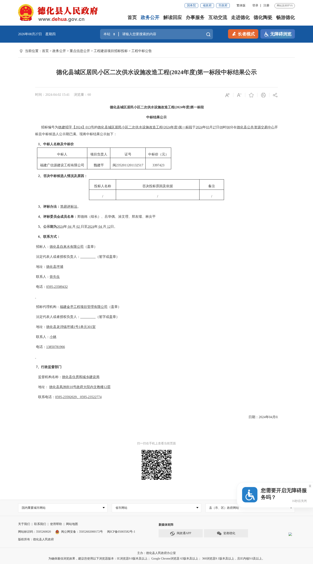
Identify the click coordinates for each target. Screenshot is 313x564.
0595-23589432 (57, 287)
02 (78, 226)
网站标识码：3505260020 (34, 531)
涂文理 (123, 216)
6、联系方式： (49, 236)
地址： (40, 266)
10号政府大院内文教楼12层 (90, 387)
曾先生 (55, 276)
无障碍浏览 (280, 34)
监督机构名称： (50, 377)
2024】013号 (84, 127)
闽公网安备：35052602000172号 (82, 531)
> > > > (97, 51)
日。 (114, 226)
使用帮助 (56, 524)
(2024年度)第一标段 (189, 107)
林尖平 (150, 216)
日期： (253, 417)
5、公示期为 (47, 226)
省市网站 (121, 507)
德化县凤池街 (59, 387)
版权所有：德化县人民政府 (36, 539)
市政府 (222, 5)
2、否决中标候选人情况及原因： (63, 176)
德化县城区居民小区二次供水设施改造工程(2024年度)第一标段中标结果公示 (156, 72)
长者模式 (246, 34)
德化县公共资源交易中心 (255, 127)
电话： (40, 287)
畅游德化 (285, 17)
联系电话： (46, 397)
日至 (84, 226)
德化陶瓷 (263, 17)
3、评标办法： (49, 206)
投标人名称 (102, 186)
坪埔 (59, 266)
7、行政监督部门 (49, 367)
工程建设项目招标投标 (111, 51)
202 (198, 127)
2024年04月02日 (271, 417)
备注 (211, 186)
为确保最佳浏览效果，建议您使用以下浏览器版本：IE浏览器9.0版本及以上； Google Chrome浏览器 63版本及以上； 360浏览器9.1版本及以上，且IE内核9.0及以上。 (156, 558)
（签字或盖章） (107, 256)
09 (221, 127)
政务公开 (150, 17)
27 (214, 127)
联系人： (42, 276)
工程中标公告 (141, 51)
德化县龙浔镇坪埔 (59, 327)
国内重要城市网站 (34, 507)
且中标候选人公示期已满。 (59, 134)
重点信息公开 (80, 51)
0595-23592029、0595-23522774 (78, 397)
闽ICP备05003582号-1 (121, 531)
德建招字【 (66, 127)
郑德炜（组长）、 (91, 216)
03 (207, 127)
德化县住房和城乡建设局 (80, 377)
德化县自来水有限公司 (67, 246)
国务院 (191, 5)
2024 (60, 226)
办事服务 (195, 17)
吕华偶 (110, 216)
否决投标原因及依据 (157, 186)
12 (109, 226)
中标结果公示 (156, 117)
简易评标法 (68, 206)
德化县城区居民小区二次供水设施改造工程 (142, 107)
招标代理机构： (47, 307)
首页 (132, 17)
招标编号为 (49, 127)
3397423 (158, 165)
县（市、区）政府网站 (224, 507)
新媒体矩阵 (166, 524)
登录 (255, 5)
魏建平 (99, 165)
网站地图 (72, 524)
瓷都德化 (229, 533)
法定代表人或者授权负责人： (57, 256)
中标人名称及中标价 (58, 144)
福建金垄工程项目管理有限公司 (84, 307)
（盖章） (90, 246)
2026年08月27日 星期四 (37, 34)
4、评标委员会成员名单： (57, 216)
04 (70, 226)
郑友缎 (137, 216)
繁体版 (241, 5)
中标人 (62, 154)
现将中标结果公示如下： (98, 134)
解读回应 (172, 17)
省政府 (207, 5)
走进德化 (240, 17)
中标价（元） (158, 154)
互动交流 (217, 17)
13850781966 (55, 347)
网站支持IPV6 (285, 5)
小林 (53, 337)
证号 (128, 154)
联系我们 (40, 524)
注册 (266, 5)
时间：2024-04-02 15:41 (52, 94)
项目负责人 (98, 154)
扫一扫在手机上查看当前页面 (156, 443)
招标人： (42, 246)
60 (89, 94)
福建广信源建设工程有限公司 (62, 165)
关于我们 (24, 524)
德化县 (51, 266)
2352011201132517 (129, 165)
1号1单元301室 (84, 327)
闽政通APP (184, 533)
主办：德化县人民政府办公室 (156, 553)
